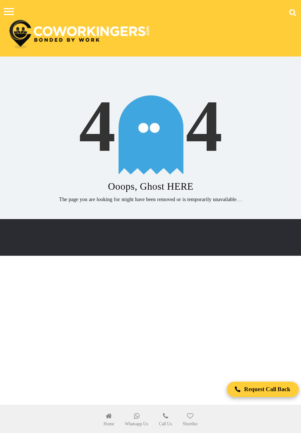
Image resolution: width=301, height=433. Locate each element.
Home (109, 423)
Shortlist (190, 423)
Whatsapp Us (136, 423)
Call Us (165, 423)
